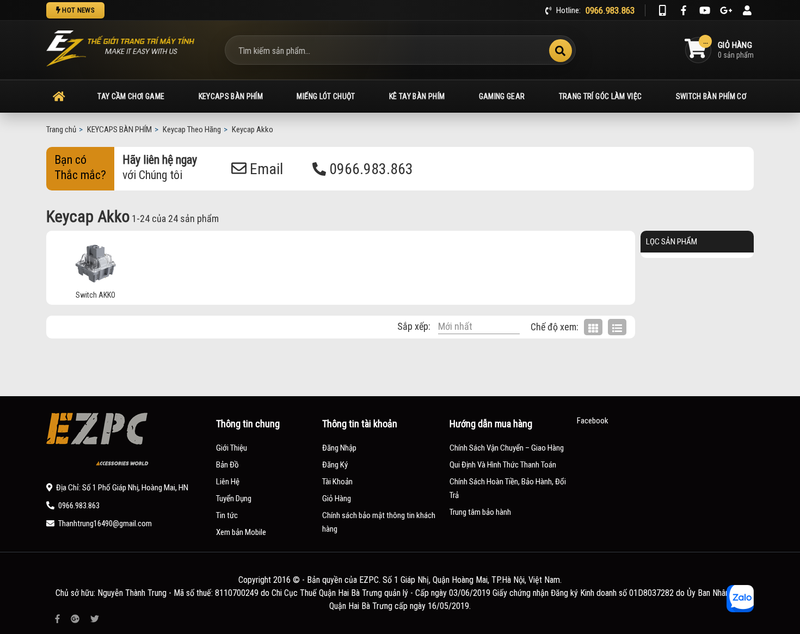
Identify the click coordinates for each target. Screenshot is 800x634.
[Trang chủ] (58, 96)
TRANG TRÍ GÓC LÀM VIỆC (600, 96)
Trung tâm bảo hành (480, 512)
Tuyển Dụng (233, 498)
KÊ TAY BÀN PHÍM (417, 96)
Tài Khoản (337, 482)
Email (265, 169)
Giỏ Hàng (336, 498)
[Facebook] (683, 10)
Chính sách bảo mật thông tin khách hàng (378, 522)
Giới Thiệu (231, 448)
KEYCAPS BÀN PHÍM (231, 96)
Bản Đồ (227, 465)
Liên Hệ (227, 482)
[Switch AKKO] (95, 263)
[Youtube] (704, 10)
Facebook (592, 421)
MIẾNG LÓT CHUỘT (326, 96)
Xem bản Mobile (241, 532)
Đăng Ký (335, 465)
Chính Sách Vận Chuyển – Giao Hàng (507, 448)
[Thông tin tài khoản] (747, 10)
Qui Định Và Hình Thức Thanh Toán (503, 465)
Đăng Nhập (339, 448)
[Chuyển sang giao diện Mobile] (662, 10)
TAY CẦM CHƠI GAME (130, 96)
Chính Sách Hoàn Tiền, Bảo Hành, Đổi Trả (508, 488)
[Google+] (726, 10)
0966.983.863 (369, 169)
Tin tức (227, 515)
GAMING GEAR (502, 96)
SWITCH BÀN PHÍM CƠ (711, 96)
